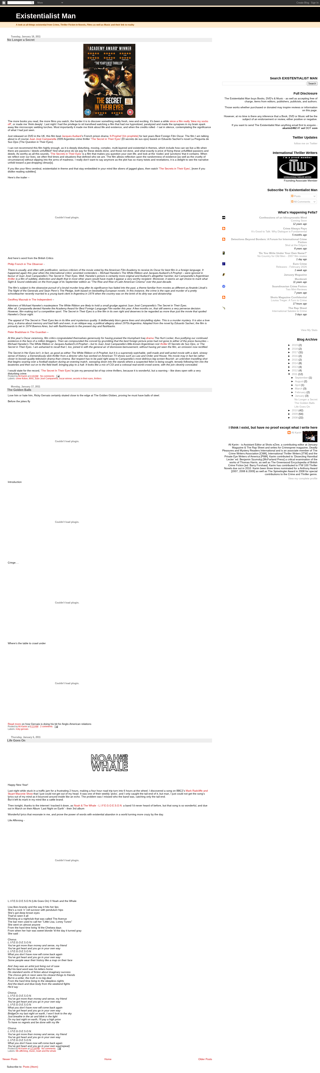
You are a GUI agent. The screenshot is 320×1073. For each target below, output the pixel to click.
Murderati (301, 279)
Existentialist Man (46, 16)
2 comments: (47, 726)
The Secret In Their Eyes (56, 370)
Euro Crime (300, 263)
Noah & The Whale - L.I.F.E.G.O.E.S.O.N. (98, 805)
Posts (297, 196)
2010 (295, 410)
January (300, 395)
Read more (14, 723)
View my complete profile (302, 478)
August (299, 381)
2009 (295, 413)
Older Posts (205, 1059)
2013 (295, 366)
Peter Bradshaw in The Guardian (27, 332)
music (32, 1051)
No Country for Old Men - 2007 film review (282, 256)
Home (107, 1059)
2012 (295, 370)
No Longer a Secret (20, 39)
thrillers (97, 378)
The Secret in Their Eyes (105, 138)
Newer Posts (10, 1059)
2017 (295, 352)
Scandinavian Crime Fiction (289, 286)
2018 (295, 348)
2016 (295, 355)
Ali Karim (296, 432)
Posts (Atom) (30, 1066)
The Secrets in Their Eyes (66, 153)
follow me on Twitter (305, 143)
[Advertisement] (298, 51)
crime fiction (22, 378)
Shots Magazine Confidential (288, 297)
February (300, 392)
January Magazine (295, 274)
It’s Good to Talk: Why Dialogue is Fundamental (279, 231)
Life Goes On (16, 740)
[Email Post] (57, 376)
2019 (295, 345)
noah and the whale (46, 1051)
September (302, 377)
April (298, 385)
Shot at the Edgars (296, 245)
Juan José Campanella (42, 138)
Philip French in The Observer (26, 264)
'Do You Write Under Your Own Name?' (283, 253)
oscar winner (65, 378)
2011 (295, 374)
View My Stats (309, 330)
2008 (295, 417)
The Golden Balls (19, 389)
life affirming (22, 1051)
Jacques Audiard (71, 135)
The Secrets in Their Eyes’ (174, 168)
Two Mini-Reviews (296, 289)
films (31, 378)
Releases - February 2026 (291, 266)
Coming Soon (299, 220)
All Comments (301, 201)
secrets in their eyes (83, 378)
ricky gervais (22, 729)
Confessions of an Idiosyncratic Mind (283, 217)
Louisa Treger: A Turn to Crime (289, 300)
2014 (295, 363)
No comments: (47, 376)
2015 (295, 359)
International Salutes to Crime (289, 311)
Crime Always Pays (295, 228)
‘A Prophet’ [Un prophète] (124, 135)
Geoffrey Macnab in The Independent (30, 299)
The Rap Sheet (297, 308)
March (299, 388)
